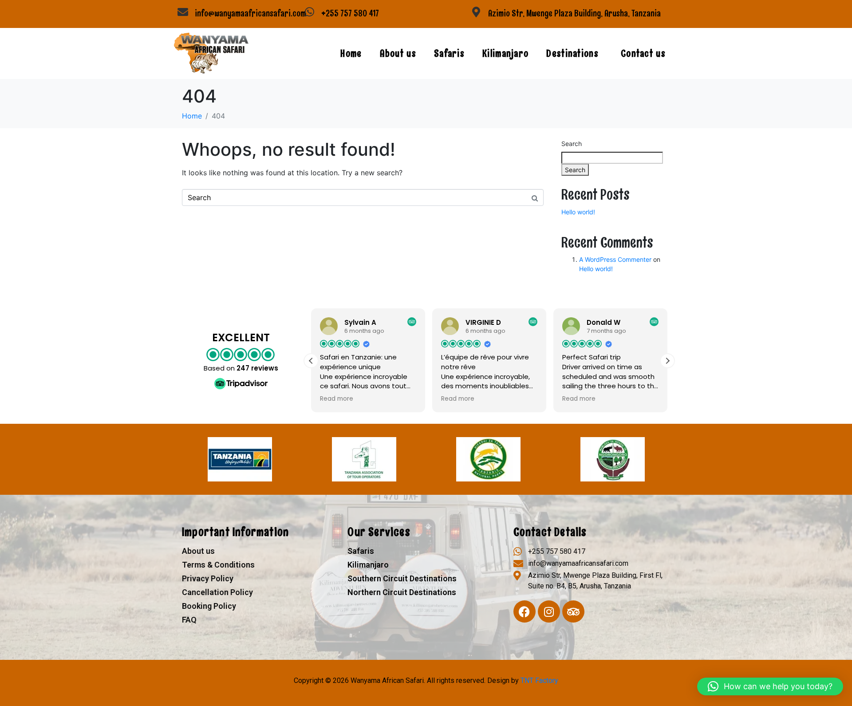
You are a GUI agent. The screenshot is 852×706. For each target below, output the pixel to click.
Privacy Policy (207, 578)
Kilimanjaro (505, 53)
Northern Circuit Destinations (401, 592)
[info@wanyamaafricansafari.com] (183, 12)
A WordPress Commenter (615, 259)
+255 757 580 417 (350, 13)
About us (398, 53)
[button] (667, 360)
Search (571, 143)
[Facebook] (524, 611)
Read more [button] (336, 399)
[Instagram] (549, 611)
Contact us (643, 53)
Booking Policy (209, 606)
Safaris (449, 53)
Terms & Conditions (218, 564)
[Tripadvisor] (573, 611)
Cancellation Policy (217, 592)
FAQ (189, 619)
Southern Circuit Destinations (402, 578)
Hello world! (578, 212)
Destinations (572, 53)
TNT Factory (539, 680)
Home (351, 53)
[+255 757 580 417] (309, 12)
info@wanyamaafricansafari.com (250, 13)
